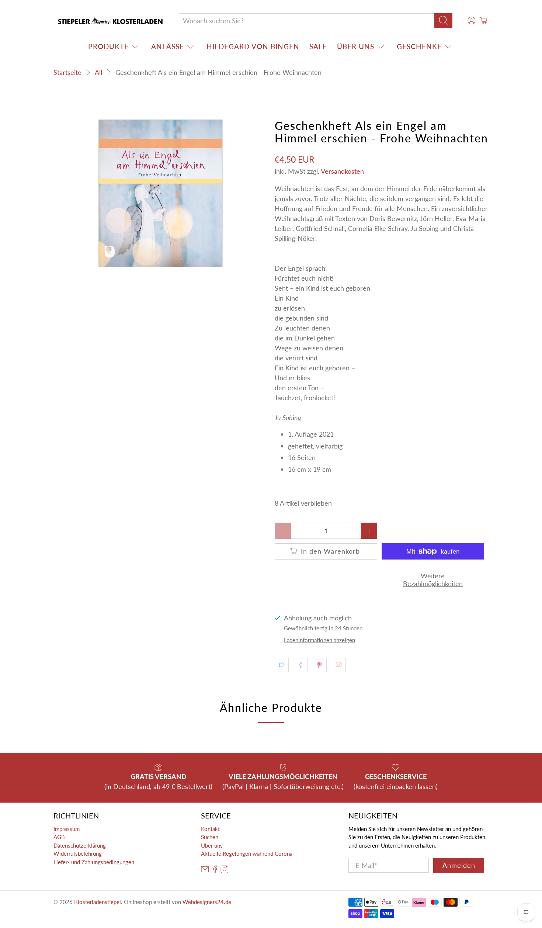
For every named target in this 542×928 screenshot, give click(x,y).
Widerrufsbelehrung (77, 853)
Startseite (67, 72)
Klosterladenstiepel (97, 901)
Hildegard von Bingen (252, 46)
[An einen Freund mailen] (339, 665)
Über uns (355, 46)
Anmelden (458, 865)
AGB (59, 837)
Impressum (66, 828)
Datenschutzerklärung (79, 845)
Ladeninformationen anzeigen (319, 640)
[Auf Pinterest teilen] (320, 665)
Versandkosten (342, 171)
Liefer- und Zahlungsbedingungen (93, 862)
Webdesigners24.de (207, 901)
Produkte (108, 46)
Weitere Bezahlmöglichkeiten (433, 580)
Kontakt (210, 828)
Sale (318, 46)
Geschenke (419, 46)
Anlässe (167, 46)
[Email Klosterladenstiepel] (205, 871)
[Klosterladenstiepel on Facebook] (215, 871)
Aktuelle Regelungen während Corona (246, 853)
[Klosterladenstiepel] (110, 20)
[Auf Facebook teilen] (301, 665)
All (98, 72)
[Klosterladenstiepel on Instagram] (224, 871)
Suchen (209, 837)
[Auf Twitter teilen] (282, 665)
